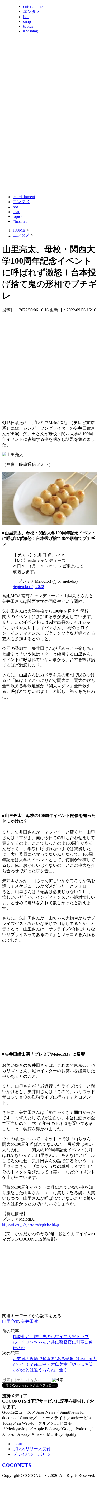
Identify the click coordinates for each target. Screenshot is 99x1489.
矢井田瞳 (29, 1321)
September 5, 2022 (28, 586)
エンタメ (31, 11)
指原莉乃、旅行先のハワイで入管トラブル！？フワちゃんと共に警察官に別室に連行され (53, 1342)
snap (27, 21)
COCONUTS (16, 1465)
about (17, 1444)
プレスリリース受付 (32, 1449)
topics (28, 26)
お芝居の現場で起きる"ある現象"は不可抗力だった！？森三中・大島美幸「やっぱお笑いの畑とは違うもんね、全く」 (55, 1364)
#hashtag (30, 31)
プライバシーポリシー (34, 1454)
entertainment (34, 6)
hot (26, 16)
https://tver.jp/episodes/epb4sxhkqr (30, 1224)
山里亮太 (10, 1321)
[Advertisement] (49, 139)
